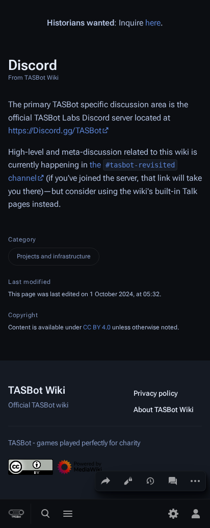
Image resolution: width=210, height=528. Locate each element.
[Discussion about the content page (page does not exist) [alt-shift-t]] (173, 481)
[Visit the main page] (16, 513)
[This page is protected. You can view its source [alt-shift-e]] (128, 481)
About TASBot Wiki (164, 409)
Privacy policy (156, 393)
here (153, 23)
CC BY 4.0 (97, 327)
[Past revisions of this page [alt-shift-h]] (150, 481)
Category (22, 239)
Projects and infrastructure (54, 256)
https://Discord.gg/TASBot (54, 130)
